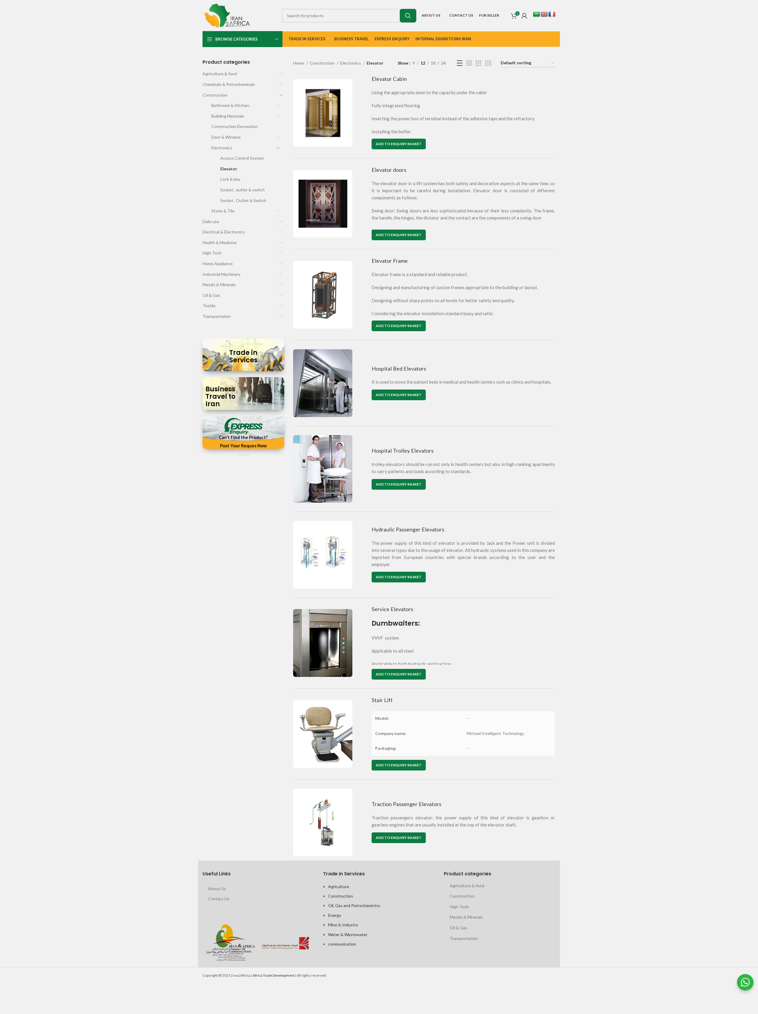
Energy (334, 915)
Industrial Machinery (221, 274)
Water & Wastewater (347, 934)
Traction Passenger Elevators (406, 804)
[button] (399, 144)
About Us (217, 888)
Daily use (211, 221)
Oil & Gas (211, 295)
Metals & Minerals (219, 284)
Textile (209, 305)
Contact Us (218, 898)
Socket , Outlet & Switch (243, 200)
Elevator (228, 168)
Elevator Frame (390, 260)
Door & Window (226, 137)
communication (342, 943)
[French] (551, 14)
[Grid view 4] (488, 63)
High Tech (212, 252)
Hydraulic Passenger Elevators (408, 529)
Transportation (217, 316)
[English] (544, 14)
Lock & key (230, 179)
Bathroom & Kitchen (230, 105)
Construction (215, 94)
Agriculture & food (220, 73)
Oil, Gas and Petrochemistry (354, 905)
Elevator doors (389, 169)
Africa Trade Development (273, 975)
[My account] (524, 16)
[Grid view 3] (478, 63)
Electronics (221, 147)
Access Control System (242, 158)
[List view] (459, 63)
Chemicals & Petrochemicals (229, 84)
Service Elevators (392, 609)
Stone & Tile (223, 210)
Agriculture (338, 886)
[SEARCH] (408, 16)
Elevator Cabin (389, 79)
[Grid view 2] (469, 63)
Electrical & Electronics (224, 231)
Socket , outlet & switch (242, 189)
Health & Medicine (220, 242)
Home (299, 62)
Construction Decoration (234, 126)
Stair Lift (382, 700)
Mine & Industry (343, 924)
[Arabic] (536, 14)
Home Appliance (218, 263)
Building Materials (227, 115)
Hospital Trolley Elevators (402, 450)
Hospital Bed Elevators (399, 368)
